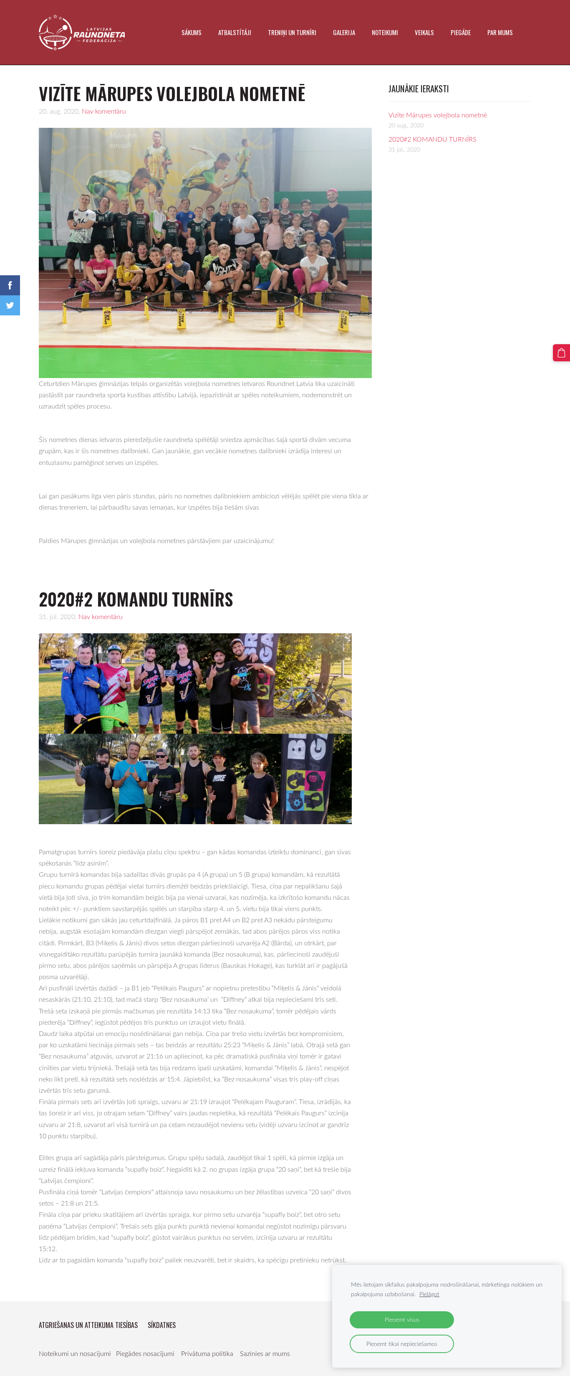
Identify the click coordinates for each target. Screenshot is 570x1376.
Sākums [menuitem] (192, 32)
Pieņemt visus (402, 1319)
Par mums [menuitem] (500, 32)
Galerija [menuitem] (344, 32)
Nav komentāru (104, 111)
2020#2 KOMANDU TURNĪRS (432, 139)
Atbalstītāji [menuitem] (234, 32)
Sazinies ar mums (265, 1353)
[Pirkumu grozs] (561, 352)
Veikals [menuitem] (424, 32)
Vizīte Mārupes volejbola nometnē (437, 114)
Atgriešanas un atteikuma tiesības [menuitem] (88, 1325)
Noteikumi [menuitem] (385, 32)
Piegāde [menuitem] (461, 32)
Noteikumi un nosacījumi (75, 1353)
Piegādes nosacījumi (145, 1353)
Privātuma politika (207, 1353)
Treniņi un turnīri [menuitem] (292, 32)
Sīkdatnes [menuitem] (162, 1325)
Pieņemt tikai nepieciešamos (401, 1344)
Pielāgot (429, 1294)
